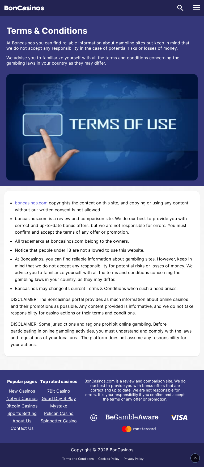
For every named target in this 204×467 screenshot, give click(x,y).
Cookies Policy (108, 459)
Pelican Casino (59, 413)
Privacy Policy (133, 459)
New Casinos (22, 391)
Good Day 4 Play (59, 398)
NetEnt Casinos (21, 398)
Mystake (58, 406)
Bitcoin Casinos (21, 406)
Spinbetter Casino (59, 420)
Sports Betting (22, 413)
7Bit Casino (58, 391)
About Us (21, 420)
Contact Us (22, 428)
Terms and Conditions (78, 459)
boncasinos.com (31, 202)
